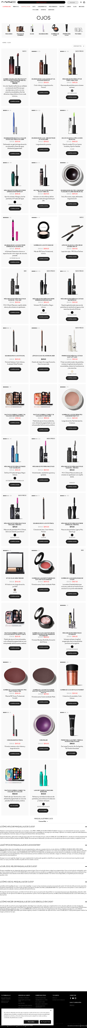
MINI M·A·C (16, 6)
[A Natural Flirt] (40, 674)
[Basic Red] (11, 787)
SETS (34, 6)
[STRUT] (78, 272)
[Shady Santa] (13, 730)
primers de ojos (5, 892)
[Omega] (45, 387)
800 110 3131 (21, 1003)
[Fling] (37, 387)
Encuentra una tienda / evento (6, 998)
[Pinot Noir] (8, 100)
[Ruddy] (40, 274)
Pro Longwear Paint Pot (50, 929)
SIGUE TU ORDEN (29, 1025)
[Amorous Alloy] (45, 674)
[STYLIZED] (66, 272)
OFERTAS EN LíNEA (21, 1025)
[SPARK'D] (68, 616)
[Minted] (11, 387)
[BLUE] (16, 330)
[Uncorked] (11, 100)
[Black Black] (40, 782)
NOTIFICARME (71, 788)
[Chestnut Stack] (45, 503)
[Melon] (73, 730)
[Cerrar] (51, 1010)
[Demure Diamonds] (66, 616)
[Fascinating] (21, 387)
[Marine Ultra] (47, 782)
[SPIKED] (71, 272)
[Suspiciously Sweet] (16, 730)
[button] (84, 46)
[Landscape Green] (13, 787)
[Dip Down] (75, 215)
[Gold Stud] (76, 616)
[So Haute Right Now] (42, 612)
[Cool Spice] (16, 100)
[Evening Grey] (50, 674)
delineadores (71, 891)
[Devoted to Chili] (37, 612)
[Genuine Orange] (19, 787)
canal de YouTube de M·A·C (59, 878)
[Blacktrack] (69, 215)
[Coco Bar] (42, 91)
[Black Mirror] (71, 446)
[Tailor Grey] (21, 100)
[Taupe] (40, 217)
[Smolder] (16, 387)
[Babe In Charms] (78, 446)
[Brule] (47, 274)
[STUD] (68, 272)
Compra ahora (14, 107)
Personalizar (31, 1021)
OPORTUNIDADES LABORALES (40, 1007)
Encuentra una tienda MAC (74, 1025)
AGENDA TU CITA (3, 1025)
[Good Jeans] (45, 729)
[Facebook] (70, 998)
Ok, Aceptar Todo (45, 1021)
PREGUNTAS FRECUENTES (25, 1005)
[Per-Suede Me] (50, 612)
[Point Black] (45, 91)
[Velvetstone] (42, 387)
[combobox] (79, 46)
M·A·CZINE (35, 9)
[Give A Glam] (37, 729)
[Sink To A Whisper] (76, 446)
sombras (63, 891)
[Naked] (76, 730)
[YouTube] (73, 998)
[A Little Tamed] (47, 612)
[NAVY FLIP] (73, 616)
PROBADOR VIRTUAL (12, 1025)
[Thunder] (37, 217)
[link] (15, 64)
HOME (4, 42)
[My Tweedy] (47, 729)
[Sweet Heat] (47, 674)
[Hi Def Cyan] (21, 787)
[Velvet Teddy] (13, 100)
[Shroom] (50, 274)
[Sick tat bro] (13, 158)
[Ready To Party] (37, 674)
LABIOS (69, 6)
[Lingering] (47, 217)
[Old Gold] (68, 730)
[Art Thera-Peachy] (68, 446)
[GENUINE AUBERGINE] (73, 272)
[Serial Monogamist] (11, 158)
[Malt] (42, 274)
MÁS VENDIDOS (53, 6)
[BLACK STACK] (13, 330)
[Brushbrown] (42, 154)
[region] (27, 1017)
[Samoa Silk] (8, 730)
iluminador (27, 950)
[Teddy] (8, 387)
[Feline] (19, 387)
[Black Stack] (42, 503)
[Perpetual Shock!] (8, 158)
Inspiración (83, 1025)
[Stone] (19, 100)
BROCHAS (81, 6)
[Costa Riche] (13, 387)
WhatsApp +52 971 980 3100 (24, 1000)
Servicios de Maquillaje (5, 1002)
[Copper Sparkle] (66, 730)
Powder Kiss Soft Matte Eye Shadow (32, 893)
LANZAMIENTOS (42, 6)
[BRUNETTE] (76, 272)
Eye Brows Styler (66, 952)
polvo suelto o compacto (36, 892)
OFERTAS (43, 9)
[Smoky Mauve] (42, 674)
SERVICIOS (51, 9)
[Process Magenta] (8, 787)
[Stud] (50, 217)
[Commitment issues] (19, 158)
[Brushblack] (45, 154)
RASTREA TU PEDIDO (23, 997)
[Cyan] (42, 782)
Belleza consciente (41, 1004)
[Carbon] (11, 730)
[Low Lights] (72, 215)
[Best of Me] (40, 729)
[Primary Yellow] (50, 782)
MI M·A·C (55, 997)
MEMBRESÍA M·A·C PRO (42, 1000)
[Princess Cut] (73, 446)
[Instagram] (75, 998)
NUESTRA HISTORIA (41, 997)
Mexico (72, 1005)
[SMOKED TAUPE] (78, 616)
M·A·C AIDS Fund (40, 1002)
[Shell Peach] (19, 730)
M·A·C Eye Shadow (20, 913)
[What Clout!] (45, 612)
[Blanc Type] (37, 274)
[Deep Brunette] (50, 387)
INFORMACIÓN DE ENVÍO (25, 1007)
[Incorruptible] (21, 158)
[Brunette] (42, 217)
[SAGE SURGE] (71, 616)
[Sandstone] (45, 274)
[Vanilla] (71, 730)
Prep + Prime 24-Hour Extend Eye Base (45, 872)
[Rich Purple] (16, 787)
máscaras (79, 891)
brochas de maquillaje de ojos (66, 935)
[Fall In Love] (40, 612)
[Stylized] (45, 217)
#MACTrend (24, 879)
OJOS (74, 6)
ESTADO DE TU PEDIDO (59, 1000)
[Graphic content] (16, 158)
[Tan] (78, 730)
